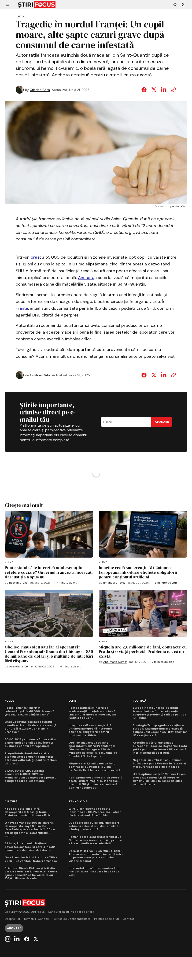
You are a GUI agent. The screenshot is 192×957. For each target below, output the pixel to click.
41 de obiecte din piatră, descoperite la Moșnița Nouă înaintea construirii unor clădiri (28, 812)
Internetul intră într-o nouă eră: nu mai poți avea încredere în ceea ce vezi (94, 872)
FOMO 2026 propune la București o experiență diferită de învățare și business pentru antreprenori (30, 743)
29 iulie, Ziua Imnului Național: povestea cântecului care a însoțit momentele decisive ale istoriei (30, 847)
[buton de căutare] (175, 4)
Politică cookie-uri (106, 918)
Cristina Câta (40, 90)
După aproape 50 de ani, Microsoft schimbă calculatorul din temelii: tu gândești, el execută (94, 826)
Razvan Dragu (18, 582)
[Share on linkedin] (164, 375)
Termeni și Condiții (36, 918)
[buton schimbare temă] (183, 4)
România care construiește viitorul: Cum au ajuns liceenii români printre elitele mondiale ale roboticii (95, 840)
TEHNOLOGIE (78, 801)
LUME (21, 16)
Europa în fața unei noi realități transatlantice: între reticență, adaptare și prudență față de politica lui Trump (159, 713)
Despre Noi (12, 918)
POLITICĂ (139, 700)
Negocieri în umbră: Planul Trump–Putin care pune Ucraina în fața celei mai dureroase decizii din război (159, 763)
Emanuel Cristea (114, 582)
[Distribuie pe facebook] (145, 90)
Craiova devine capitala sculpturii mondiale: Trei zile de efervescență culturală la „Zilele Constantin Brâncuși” (30, 727)
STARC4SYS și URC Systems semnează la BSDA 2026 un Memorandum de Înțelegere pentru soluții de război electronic (30, 776)
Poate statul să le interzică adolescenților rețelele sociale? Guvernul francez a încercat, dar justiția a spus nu (93, 713)
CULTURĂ (11, 801)
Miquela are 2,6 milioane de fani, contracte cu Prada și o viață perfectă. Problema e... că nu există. (95, 767)
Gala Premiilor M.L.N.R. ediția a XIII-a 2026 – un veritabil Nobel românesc (31, 859)
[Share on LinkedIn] (164, 90)
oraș (35, 257)
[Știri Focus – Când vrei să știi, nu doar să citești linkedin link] (17, 939)
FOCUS (9, 700)
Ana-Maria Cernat (21, 666)
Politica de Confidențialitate (71, 918)
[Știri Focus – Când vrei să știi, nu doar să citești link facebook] (27, 939)
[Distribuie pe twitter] (154, 90)
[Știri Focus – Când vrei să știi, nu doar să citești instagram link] (8, 939)
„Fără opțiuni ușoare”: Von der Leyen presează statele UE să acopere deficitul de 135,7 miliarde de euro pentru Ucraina (159, 779)
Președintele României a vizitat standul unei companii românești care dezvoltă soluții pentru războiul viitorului (31, 758)
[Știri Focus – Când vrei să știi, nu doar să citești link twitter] (35, 939)
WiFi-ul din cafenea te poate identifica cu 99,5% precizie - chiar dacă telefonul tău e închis (95, 812)
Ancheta (86, 277)
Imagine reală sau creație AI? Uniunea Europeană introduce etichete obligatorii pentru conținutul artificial (91, 730)
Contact (128, 918)
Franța (22, 308)
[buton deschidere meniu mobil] (8, 5)
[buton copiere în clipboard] (173, 90)
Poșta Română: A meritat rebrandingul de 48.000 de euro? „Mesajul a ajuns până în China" (29, 711)
